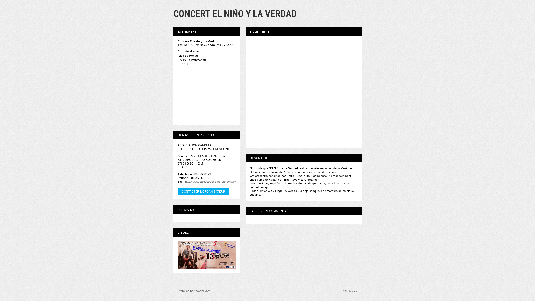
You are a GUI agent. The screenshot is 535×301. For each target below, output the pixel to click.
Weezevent (202, 290)
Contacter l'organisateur (203, 191)
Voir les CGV (350, 290)
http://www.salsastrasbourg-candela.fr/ (210, 181)
